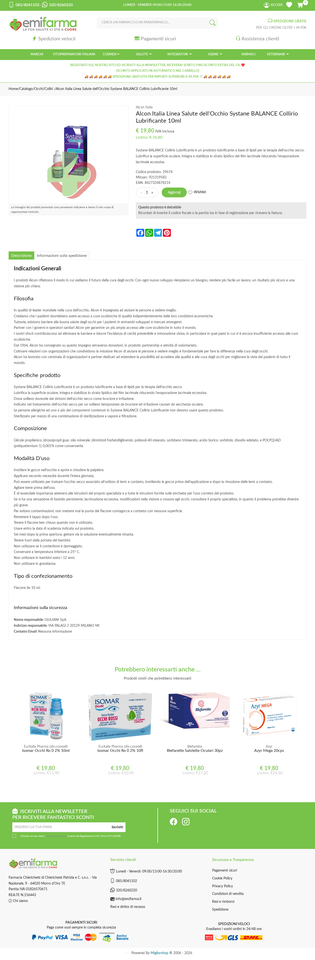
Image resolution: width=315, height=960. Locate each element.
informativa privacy (56, 836)
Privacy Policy (222, 886)
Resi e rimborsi (223, 901)
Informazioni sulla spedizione (62, 256)
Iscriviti (117, 827)
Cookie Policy (222, 878)
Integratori (178, 54)
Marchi (37, 54)
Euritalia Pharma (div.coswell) (46, 746)
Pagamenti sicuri (158, 38)
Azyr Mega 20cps (269, 751)
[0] (300, 4)
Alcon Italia (144, 107)
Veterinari (276, 54)
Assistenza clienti (260, 38)
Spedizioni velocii (57, 38)
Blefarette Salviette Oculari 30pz (195, 751)
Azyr (269, 746)
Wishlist (200, 192)
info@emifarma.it (129, 899)
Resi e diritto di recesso (127, 907)
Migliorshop (159, 953)
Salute (142, 54)
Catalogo (26, 89)
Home (13, 89)
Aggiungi (174, 192)
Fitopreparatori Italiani (74, 54)
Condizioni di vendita (228, 894)
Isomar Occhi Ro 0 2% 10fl (120, 751)
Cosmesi (109, 54)
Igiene (213, 54)
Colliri (49, 89)
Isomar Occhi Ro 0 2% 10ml (46, 751)
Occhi (38, 89)
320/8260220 (126, 890)
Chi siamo (20, 901)
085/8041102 (126, 881)
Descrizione (21, 256)
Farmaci (248, 54)
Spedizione (220, 909)
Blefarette (194, 746)
